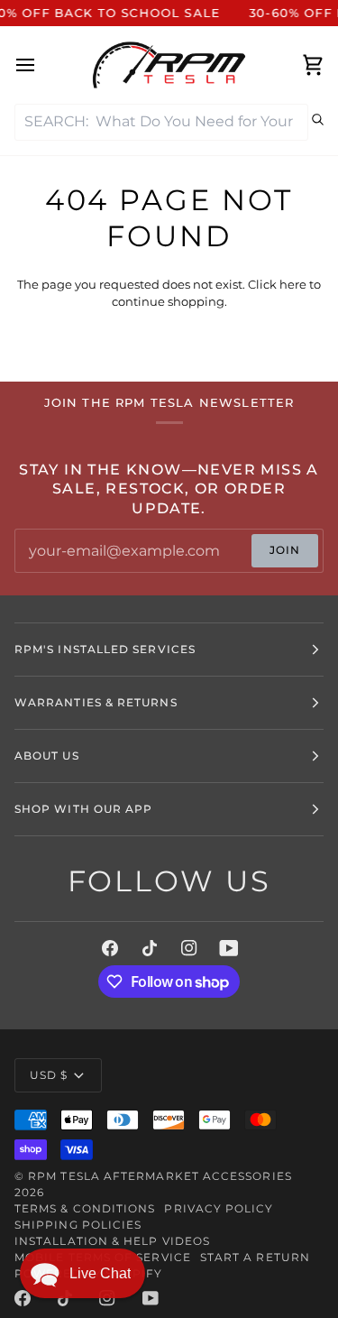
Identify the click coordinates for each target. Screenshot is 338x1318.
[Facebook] (110, 948)
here (292, 284)
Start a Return (255, 1257)
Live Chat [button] (100, 1273)
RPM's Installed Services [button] (105, 649)
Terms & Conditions (84, 1208)
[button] (82, 1273)
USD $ (49, 1075)
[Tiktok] (149, 948)
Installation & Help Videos (112, 1241)
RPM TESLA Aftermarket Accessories (160, 1176)
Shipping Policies (78, 1224)
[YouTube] (229, 948)
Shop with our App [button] (83, 809)
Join (284, 550)
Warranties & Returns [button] (96, 702)
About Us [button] (46, 755)
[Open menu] (41, 65)
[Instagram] (189, 948)
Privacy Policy (218, 1208)
